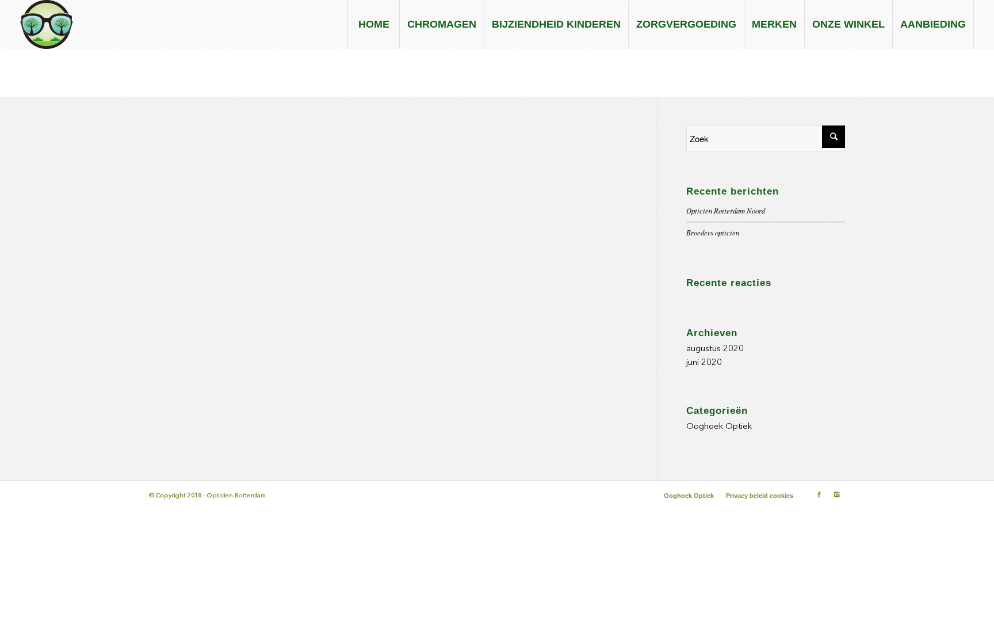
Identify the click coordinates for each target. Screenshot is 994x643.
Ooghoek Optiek (719, 427)
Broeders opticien (712, 232)
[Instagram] (836, 495)
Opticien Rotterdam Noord (725, 210)
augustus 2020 (715, 349)
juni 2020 (704, 363)
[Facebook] (819, 495)
